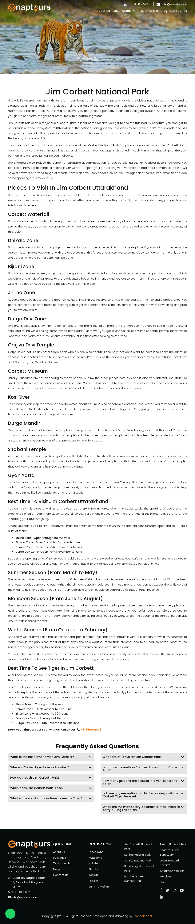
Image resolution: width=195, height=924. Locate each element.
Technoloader (143, 916)
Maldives (165, 876)
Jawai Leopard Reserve (169, 863)
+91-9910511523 (21, 892)
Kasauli (93, 875)
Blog (164, 11)
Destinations (122, 11)
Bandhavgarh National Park (139, 868)
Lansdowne (96, 852)
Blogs (56, 869)
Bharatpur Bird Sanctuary (169, 852)
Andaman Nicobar (172, 871)
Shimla (93, 869)
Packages (59, 858)
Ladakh (93, 881)
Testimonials (148, 11)
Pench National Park (173, 844)
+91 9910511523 (138, 4)
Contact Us (178, 11)
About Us (103, 11)
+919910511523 (91, 729)
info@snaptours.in (174, 4)
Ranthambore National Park (133, 879)
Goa (162, 882)
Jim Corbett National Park (138, 846)
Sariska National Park (137, 860)
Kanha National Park (137, 855)
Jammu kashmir (99, 886)
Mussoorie (95, 858)
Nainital (93, 863)
